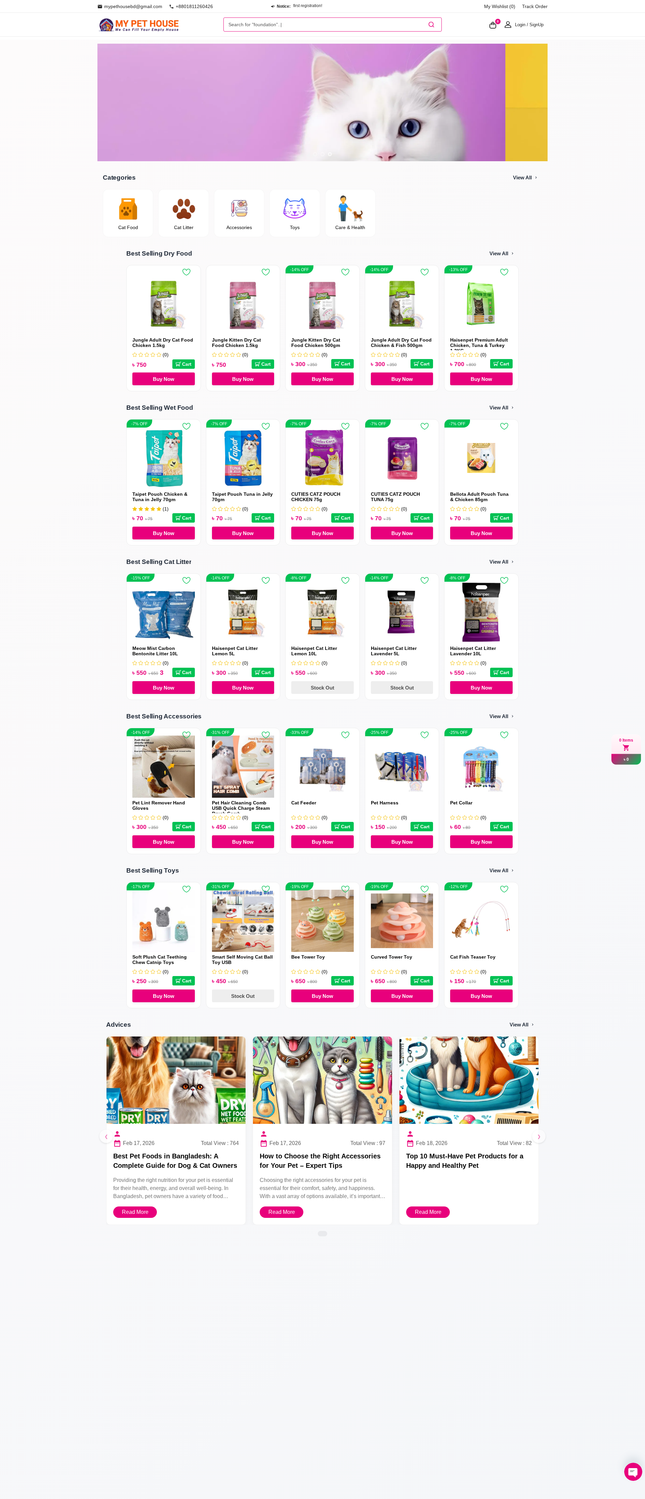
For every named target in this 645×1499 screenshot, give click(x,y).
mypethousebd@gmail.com (133, 6)
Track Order (535, 6)
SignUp (536, 24)
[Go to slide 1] (315, 154)
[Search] (431, 24)
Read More (135, 1212)
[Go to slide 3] (330, 154)
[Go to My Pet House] (138, 24)
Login (520, 24)
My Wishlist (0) (499, 6)
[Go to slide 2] (322, 154)
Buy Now (163, 379)
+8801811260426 (194, 6)
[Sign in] (508, 24)
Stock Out (322, 688)
